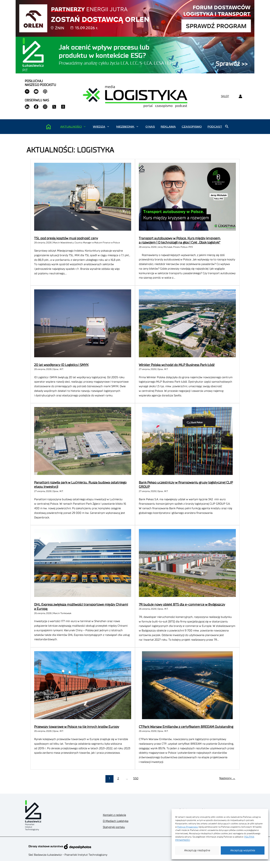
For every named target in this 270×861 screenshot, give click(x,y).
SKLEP (225, 96)
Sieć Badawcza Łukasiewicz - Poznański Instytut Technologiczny (67, 854)
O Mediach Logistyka (115, 821)
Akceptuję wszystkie (242, 850)
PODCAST (215, 126)
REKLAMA (168, 126)
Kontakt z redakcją (114, 815)
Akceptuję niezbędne (197, 850)
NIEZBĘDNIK (125, 126)
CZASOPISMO (192, 126)
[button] (84, 126)
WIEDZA (99, 126)
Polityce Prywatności (187, 827)
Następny (227, 778)
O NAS (150, 126)
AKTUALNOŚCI (71, 126)
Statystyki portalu (114, 827)
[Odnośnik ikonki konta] (240, 96)
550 (135, 778)
